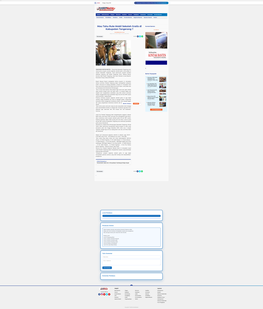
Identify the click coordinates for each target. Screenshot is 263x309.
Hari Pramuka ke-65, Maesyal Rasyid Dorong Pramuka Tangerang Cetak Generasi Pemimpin (152, 91)
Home (98, 3)
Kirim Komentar (107, 267)
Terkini (155, 17)
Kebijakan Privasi (161, 297)
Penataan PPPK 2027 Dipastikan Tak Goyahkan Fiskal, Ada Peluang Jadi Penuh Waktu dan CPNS (152, 79)
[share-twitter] (140, 36)
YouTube (105, 296)
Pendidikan (108, 17)
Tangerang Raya (128, 299)
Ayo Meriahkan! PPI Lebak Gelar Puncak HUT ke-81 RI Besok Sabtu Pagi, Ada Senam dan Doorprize (153, 85)
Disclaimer (159, 295)
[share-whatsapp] (142, 36)
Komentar (100, 36)
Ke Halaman (156, 29)
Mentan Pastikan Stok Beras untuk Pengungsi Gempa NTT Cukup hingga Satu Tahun (152, 2)
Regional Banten (138, 17)
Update (136, 103)
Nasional (147, 293)
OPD (116, 295)
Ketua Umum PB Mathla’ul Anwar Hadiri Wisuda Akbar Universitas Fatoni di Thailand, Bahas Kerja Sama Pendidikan (153, 97)
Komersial (149, 14)
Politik (120, 17)
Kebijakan (136, 14)
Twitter (107, 296)
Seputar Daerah (148, 17)
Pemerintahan (100, 17)
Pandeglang (127, 295)
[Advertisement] (41, 190)
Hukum (130, 14)
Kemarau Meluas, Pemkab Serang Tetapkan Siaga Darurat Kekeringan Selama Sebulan (152, 104)
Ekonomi (118, 14)
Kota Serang (127, 293)
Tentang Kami (160, 290)
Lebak (136, 293)
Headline (124, 14)
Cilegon (112, 14)
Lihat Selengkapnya (156, 109)
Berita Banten (105, 14)
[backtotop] (131, 286)
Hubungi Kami (160, 299)
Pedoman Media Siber (161, 293)
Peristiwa (115, 17)
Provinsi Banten (128, 17)
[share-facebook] (138, 36)
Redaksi (159, 292)
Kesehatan (143, 14)
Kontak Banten (158, 14)
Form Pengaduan (161, 302)
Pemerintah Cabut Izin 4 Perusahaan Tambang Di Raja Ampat (113, 162)
